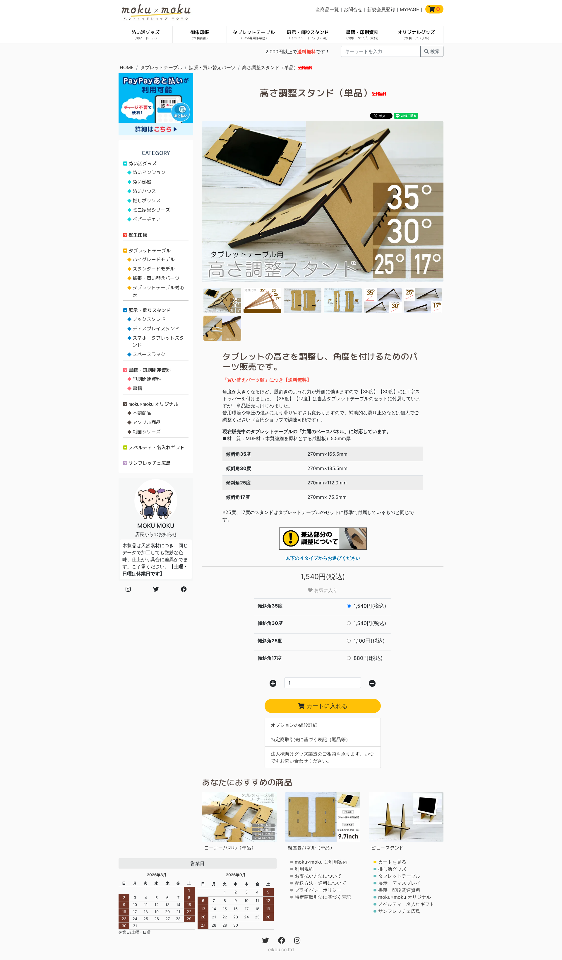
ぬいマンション (149, 172)
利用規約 (304, 869)
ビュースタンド (387, 848)
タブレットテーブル (254, 34)
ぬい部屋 (142, 181)
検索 (434, 51)
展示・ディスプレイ (399, 883)
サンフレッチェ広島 (149, 463)
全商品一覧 (327, 9)
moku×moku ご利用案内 (321, 862)
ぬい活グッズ (145, 34)
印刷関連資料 (147, 379)
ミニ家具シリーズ (151, 210)
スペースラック (149, 354)
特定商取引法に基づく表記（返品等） (310, 739)
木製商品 (142, 413)
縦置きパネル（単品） (311, 848)
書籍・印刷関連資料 (149, 370)
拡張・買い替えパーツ (212, 67)
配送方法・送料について (320, 883)
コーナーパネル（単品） (230, 848)
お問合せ (353, 9)
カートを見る (392, 862)
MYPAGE (409, 9)
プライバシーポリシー (318, 890)
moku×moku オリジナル (153, 404)
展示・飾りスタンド (308, 34)
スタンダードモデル (154, 268)
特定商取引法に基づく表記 (323, 897)
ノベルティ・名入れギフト (156, 447)
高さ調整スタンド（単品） (270, 67)
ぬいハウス (144, 191)
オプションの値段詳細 (294, 725)
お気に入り (325, 590)
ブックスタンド (149, 319)
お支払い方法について (318, 876)
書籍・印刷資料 (362, 34)
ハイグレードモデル (154, 259)
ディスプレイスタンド (156, 328)
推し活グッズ (392, 869)
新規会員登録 (381, 9)
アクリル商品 (147, 422)
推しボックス (147, 200)
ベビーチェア (147, 219)
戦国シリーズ (147, 431)
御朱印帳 (199, 34)
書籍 (137, 388)
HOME (127, 67)
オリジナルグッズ (416, 34)
